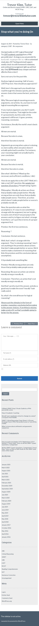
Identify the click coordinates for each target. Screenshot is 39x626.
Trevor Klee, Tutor (19, 5)
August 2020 (6, 492)
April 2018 (5, 522)
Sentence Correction (8, 575)
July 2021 (5, 473)
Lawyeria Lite (5, 621)
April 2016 (5, 534)
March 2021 (5, 480)
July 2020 (5, 495)
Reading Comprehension (10, 569)
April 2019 (5, 516)
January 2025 (6, 464)
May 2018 (5, 519)
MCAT (4, 566)
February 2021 (6, 483)
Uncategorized (6, 578)
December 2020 (7, 486)
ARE (3, 551)
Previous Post (18, 324)
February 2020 (6, 501)
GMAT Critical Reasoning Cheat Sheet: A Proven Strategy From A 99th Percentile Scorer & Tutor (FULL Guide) (19, 422)
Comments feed (7, 598)
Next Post (31, 324)
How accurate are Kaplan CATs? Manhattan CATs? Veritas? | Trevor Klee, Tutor (18, 442)
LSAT (3, 563)
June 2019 (5, 510)
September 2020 (7, 489)
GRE (3, 560)
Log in (4, 592)
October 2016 (6, 528)
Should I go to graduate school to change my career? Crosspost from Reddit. (19, 416)
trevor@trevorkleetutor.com (19, 15)
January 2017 (6, 525)
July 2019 (5, 507)
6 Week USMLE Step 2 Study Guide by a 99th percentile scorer (16, 409)
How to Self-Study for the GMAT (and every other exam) (19, 449)
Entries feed (6, 595)
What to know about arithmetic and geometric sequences (17, 427)
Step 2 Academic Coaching (10, 413)
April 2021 (5, 476)
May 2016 (5, 531)
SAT (3, 572)
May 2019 (5, 513)
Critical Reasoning (8, 554)
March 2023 (5, 467)
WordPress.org (7, 601)
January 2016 (6, 537)
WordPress (21, 621)
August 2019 (6, 504)
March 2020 (5, 498)
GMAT (4, 557)
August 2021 (6, 470)
